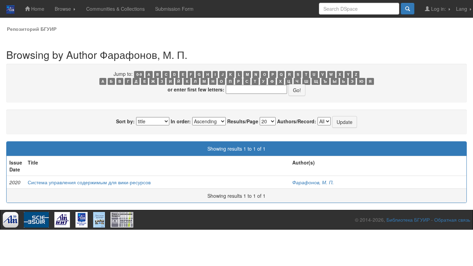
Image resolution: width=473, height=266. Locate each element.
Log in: (438, 8)
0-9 (139, 74)
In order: (181, 121)
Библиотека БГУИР (408, 219)
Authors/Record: (296, 121)
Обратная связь (452, 219)
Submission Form (174, 8)
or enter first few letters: (196, 89)
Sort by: (125, 121)
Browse (63, 8)
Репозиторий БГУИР (31, 28)
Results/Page (242, 121)
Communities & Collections (115, 8)
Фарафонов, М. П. (313, 182)
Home (37, 8)
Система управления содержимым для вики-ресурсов (89, 182)
